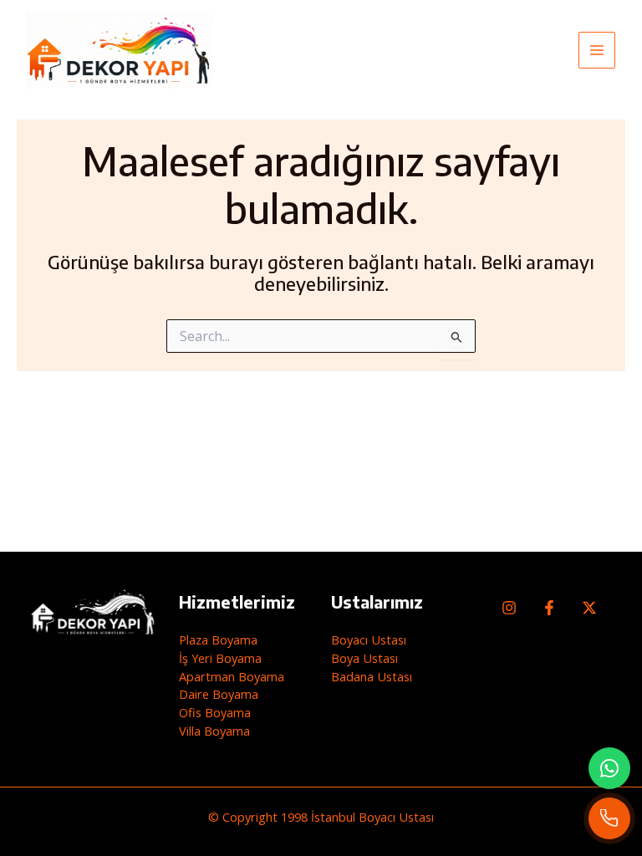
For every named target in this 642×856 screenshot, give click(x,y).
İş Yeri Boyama (220, 658)
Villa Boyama (214, 730)
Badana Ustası (371, 676)
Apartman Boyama (231, 676)
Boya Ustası (364, 658)
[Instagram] (509, 607)
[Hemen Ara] (609, 818)
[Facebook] (549, 607)
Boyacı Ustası (368, 639)
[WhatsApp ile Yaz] (609, 768)
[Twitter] (589, 607)
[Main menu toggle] (596, 50)
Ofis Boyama (215, 712)
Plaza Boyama (218, 639)
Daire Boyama (218, 693)
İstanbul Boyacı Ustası (372, 816)
